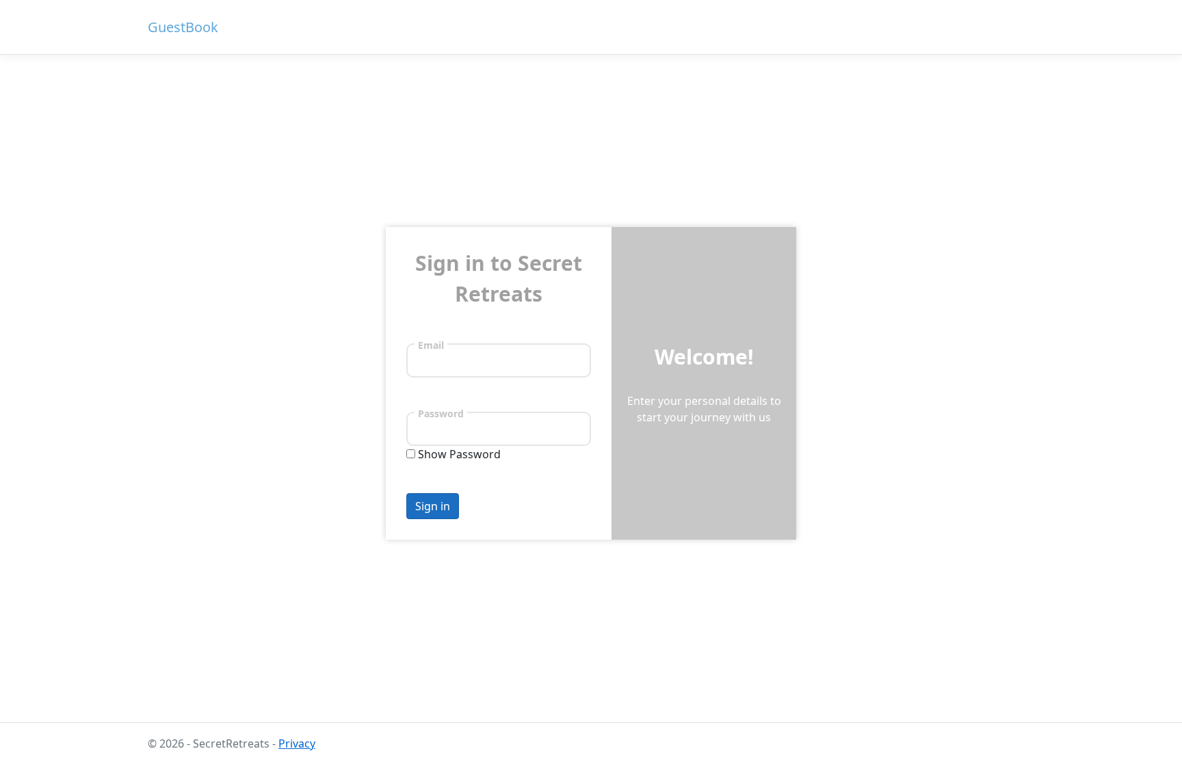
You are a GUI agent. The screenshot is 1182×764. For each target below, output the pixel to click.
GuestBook (183, 27)
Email (431, 344)
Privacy (296, 743)
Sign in (432, 506)
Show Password (459, 454)
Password (441, 412)
